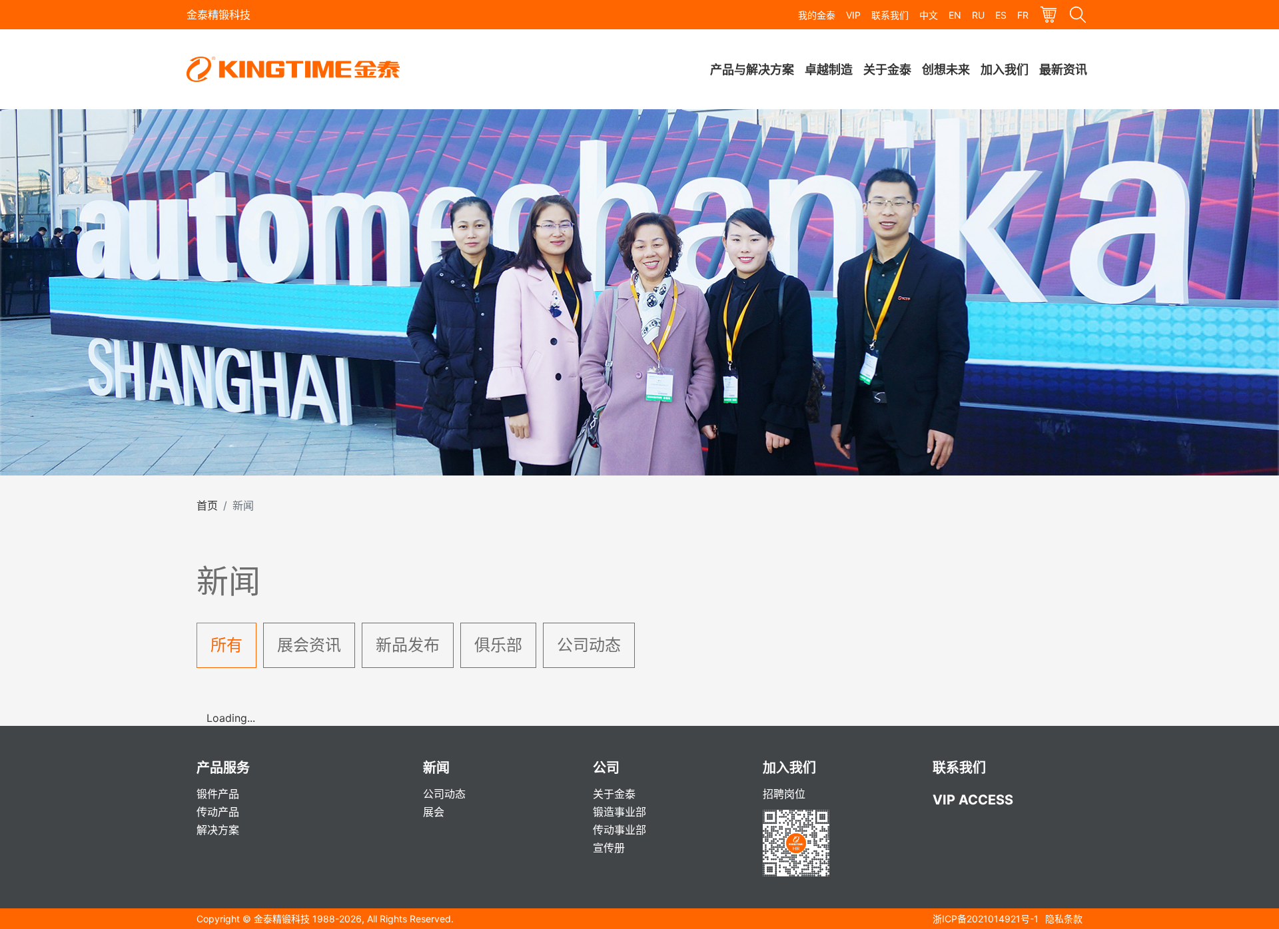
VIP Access (973, 800)
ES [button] (1001, 15)
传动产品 (218, 811)
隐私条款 (1063, 918)
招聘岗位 (784, 793)
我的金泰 (816, 15)
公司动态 (444, 793)
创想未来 (946, 70)
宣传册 (609, 847)
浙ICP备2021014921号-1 (986, 918)
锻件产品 (218, 793)
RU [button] (978, 15)
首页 (207, 505)
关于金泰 (887, 70)
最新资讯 (1063, 70)
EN (955, 15)
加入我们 (1005, 70)
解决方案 (218, 829)
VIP (853, 15)
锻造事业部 (619, 811)
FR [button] (1023, 15)
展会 (433, 811)
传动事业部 (619, 829)
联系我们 (890, 15)
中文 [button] (928, 15)
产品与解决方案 (752, 70)
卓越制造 (829, 70)
